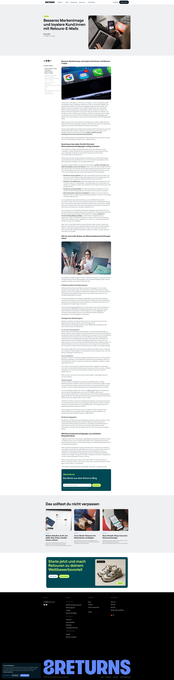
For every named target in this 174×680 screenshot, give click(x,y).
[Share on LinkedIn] (48, 61)
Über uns (113, 602)
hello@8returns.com (49, 602)
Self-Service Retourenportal (73, 605)
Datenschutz (108, 677)
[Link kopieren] (51, 61)
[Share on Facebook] (46, 61)
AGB (102, 677)
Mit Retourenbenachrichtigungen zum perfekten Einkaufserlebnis (51, 91)
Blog (89, 602)
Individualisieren (6, 675)
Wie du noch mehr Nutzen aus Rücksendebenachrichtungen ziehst (51, 84)
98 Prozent (101, 115)
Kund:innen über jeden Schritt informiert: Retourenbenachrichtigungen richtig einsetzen (51, 78)
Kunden (90, 604)
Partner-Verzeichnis (93, 607)
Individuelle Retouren (72, 627)
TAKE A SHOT (91, 390)
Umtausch (69, 619)
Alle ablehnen (15, 675)
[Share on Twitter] (44, 61)
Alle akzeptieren (24, 675)
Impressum (115, 677)
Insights (68, 634)
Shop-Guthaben (70, 622)
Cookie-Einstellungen (125, 677)
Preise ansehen (64, 576)
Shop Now (69, 625)
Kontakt (113, 607)
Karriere (113, 604)
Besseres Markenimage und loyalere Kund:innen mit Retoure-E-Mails (51, 71)
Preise (90, 612)
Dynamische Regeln (71, 613)
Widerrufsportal (70, 607)
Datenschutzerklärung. (8, 671)
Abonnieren (96, 485)
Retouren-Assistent (71, 637)
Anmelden (115, 2)
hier (62, 463)
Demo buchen (124, 2)
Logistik (68, 610)
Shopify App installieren (117, 610)
